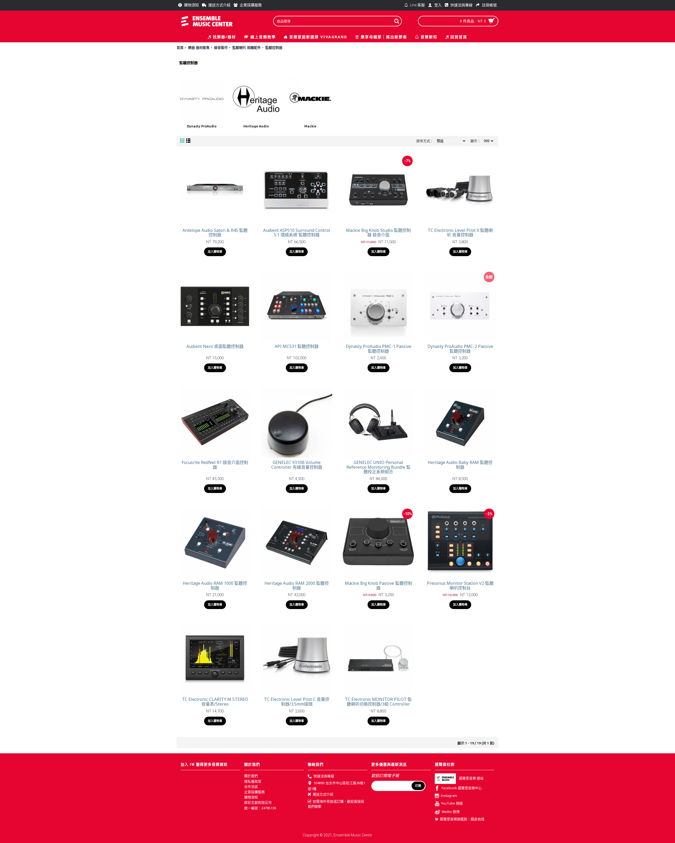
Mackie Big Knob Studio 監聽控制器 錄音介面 (378, 232)
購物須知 (251, 797)
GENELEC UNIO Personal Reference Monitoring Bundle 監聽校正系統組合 (378, 467)
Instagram (449, 795)
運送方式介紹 (323, 794)
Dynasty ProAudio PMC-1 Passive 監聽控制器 (378, 348)
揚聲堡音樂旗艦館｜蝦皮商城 (462, 819)
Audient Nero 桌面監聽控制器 (215, 346)
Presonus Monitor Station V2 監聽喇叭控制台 (460, 585)
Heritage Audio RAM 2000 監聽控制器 (296, 585)
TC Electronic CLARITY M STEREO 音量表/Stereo (215, 701)
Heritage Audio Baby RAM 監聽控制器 (460, 464)
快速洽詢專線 (324, 776)
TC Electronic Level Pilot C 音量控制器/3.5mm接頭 (296, 701)
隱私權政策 (252, 781)
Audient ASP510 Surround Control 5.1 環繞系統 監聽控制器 (296, 232)
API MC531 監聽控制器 (297, 346)
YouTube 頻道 (452, 803)
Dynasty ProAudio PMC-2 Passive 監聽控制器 (460, 348)
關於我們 (251, 775)
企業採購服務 (254, 791)
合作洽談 (251, 786)
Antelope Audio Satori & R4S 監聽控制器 (215, 232)
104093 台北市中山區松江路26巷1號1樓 (336, 785)
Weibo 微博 (451, 811)
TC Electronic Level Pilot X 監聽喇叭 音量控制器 (460, 232)
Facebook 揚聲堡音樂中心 (462, 788)
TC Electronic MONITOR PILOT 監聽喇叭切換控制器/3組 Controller (378, 701)
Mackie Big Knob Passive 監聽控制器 (378, 585)
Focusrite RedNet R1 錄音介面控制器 (215, 464)
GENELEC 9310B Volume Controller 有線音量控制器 (296, 464)
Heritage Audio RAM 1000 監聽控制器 (215, 585)
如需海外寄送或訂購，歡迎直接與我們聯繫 (336, 804)
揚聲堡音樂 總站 (471, 778)
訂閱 (418, 785)
